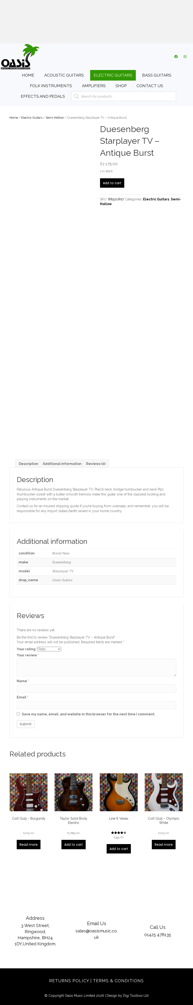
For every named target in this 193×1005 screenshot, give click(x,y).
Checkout (105, 35)
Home (13, 117)
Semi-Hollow (55, 117)
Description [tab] (28, 464)
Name (23, 681)
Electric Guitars (31, 117)
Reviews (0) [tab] (95, 464)
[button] (176, 56)
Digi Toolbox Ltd (136, 995)
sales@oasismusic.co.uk (97, 22)
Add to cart (112, 183)
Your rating (27, 649)
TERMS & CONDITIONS (118, 980)
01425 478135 (97, 7)
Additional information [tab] (62, 464)
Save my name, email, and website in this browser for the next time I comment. (88, 714)
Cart (86, 35)
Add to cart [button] (73, 844)
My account (65, 35)
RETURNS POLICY (69, 980)
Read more (29, 844)
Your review (28, 655)
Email (22, 697)
